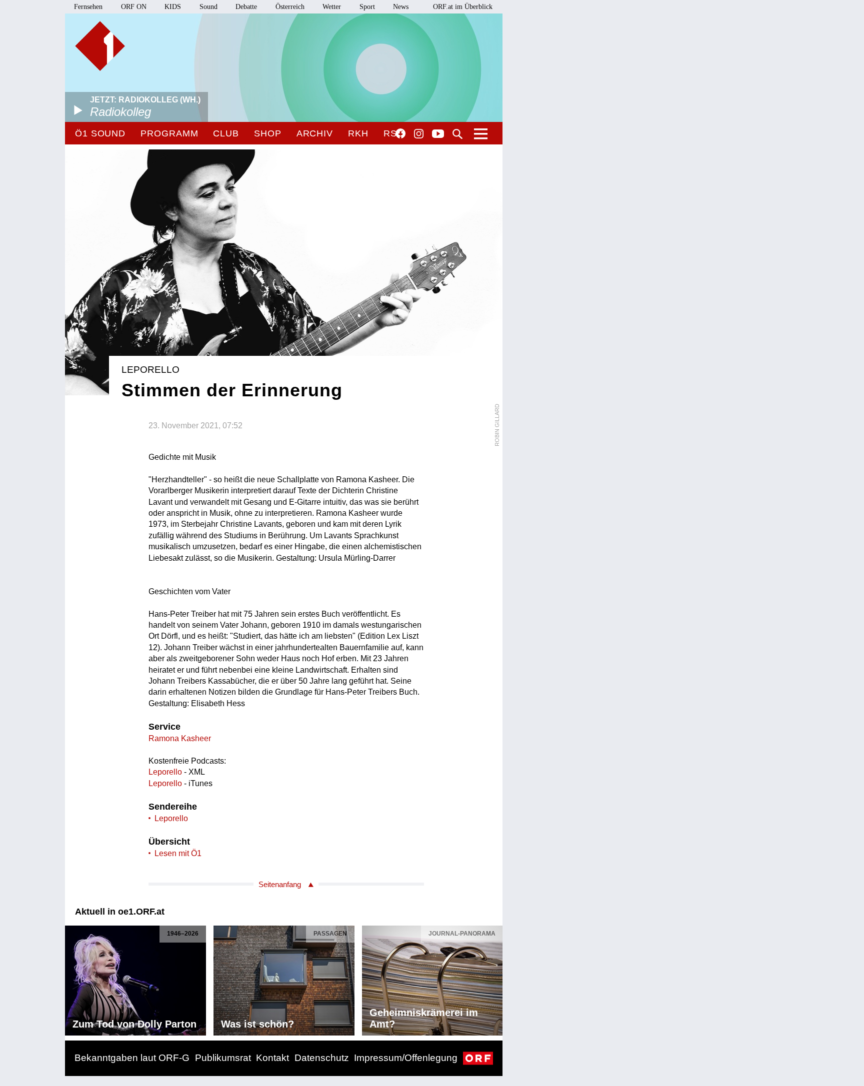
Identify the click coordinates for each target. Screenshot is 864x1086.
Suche (457, 134)
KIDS (172, 6)
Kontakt (272, 1058)
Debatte (246, 6)
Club (226, 133)
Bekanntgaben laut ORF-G (132, 1058)
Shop (268, 133)
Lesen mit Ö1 (178, 853)
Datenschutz (321, 1058)
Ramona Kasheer (179, 738)
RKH (358, 133)
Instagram (419, 134)
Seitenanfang (279, 884)
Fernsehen (88, 6)
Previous (73, 978)
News (400, 6)
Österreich (290, 6)
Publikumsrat (223, 1058)
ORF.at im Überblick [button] (462, 6)
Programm (169, 133)
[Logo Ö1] (100, 46)
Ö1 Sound (100, 133)
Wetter (331, 6)
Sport (367, 6)
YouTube (438, 134)
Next (494, 978)
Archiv (314, 133)
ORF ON (133, 6)
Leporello (165, 772)
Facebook (401, 133)
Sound (209, 6)
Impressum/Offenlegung (406, 1058)
